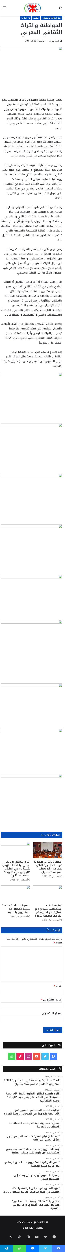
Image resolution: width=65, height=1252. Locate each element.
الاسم (58, 986)
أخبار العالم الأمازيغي (51, 18)
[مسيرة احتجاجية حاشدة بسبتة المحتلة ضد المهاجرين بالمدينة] (15, 893)
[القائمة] (4, 9)
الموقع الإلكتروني (52, 1013)
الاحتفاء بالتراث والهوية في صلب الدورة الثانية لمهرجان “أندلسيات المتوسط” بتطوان (48, 867)
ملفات (36, 18)
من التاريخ (25, 18)
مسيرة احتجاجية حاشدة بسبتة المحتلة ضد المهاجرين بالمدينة (16, 909)
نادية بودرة (54, 41)
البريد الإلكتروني (51, 999)
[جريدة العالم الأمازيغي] (32, 8)
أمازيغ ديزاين (28, 1227)
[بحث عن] (60, 9)
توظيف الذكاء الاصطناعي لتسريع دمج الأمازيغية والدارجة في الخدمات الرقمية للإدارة (48, 910)
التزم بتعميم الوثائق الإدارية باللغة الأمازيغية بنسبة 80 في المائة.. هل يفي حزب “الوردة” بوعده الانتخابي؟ (16, 868)
